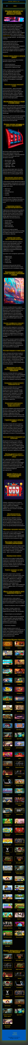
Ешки (7, 666)
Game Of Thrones (19, 767)
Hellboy (7, 776)
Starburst (19, 720)
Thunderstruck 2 (7, 738)
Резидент (19, 684)
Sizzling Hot (19, 693)
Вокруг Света (19, 785)
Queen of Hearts (19, 834)
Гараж (7, 803)
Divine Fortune (7, 872)
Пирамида (7, 648)
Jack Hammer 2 (19, 747)
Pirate (19, 891)
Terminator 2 (7, 785)
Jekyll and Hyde (7, 863)
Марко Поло (19, 702)
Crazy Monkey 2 (7, 825)
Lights (19, 758)
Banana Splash (7, 844)
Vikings (7, 767)
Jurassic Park (19, 853)
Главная (15, 1033)
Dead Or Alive (19, 814)
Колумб (19, 666)
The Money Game (7, 937)
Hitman (19, 776)
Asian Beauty (19, 729)
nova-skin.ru (14, 1)
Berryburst (7, 758)
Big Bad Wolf (7, 711)
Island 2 (19, 900)
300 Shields (19, 711)
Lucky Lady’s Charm (19, 825)
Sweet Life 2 (7, 919)
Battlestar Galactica (7, 928)
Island (19, 794)
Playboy (7, 853)
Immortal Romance (19, 844)
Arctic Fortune (7, 720)
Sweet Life (19, 909)
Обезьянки (7, 657)
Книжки (20, 648)
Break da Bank (19, 937)
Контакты (15, 1034)
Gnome (7, 702)
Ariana (7, 794)
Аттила (19, 675)
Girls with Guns (19, 863)
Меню (15, 6)
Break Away (7, 729)
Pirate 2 (7, 900)
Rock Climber (7, 891)
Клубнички (19, 657)
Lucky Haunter (19, 882)
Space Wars (19, 738)
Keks (7, 693)
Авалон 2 (19, 919)
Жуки (19, 928)
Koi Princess (7, 882)
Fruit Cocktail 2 (7, 909)
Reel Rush (7, 946)
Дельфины (7, 684)
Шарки (7, 675)
